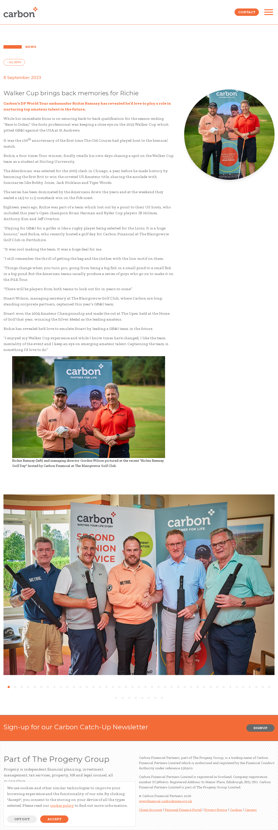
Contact (246, 12)
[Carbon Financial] (20, 12)
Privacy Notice (215, 810)
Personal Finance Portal (183, 810)
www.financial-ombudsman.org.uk (165, 801)
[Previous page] (10, 598)
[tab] (8, 687)
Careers (251, 810)
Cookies (236, 810)
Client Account (150, 810)
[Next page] (268, 598)
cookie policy (62, 805)
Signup (260, 728)
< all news (14, 62)
